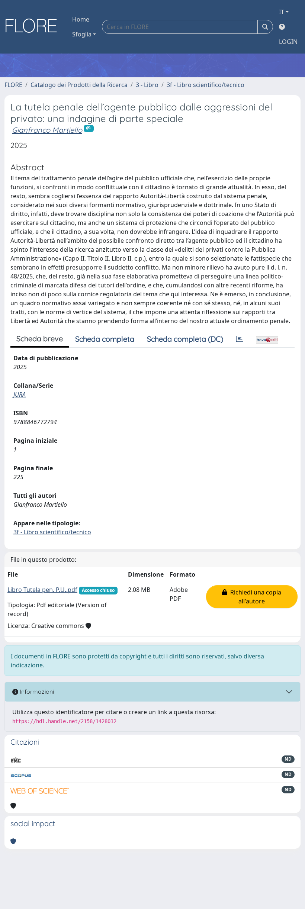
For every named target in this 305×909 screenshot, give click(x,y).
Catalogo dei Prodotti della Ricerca (79, 85)
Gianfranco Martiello (47, 130)
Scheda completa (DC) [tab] (185, 339)
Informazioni (36, 691)
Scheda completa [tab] (104, 339)
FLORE (13, 85)
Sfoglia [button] (82, 34)
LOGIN (288, 42)
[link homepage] (33, 27)
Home (80, 19)
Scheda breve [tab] (39, 338)
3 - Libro (147, 85)
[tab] (239, 339)
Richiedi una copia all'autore (254, 596)
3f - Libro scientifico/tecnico (205, 85)
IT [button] (281, 12)
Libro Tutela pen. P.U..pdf (42, 590)
